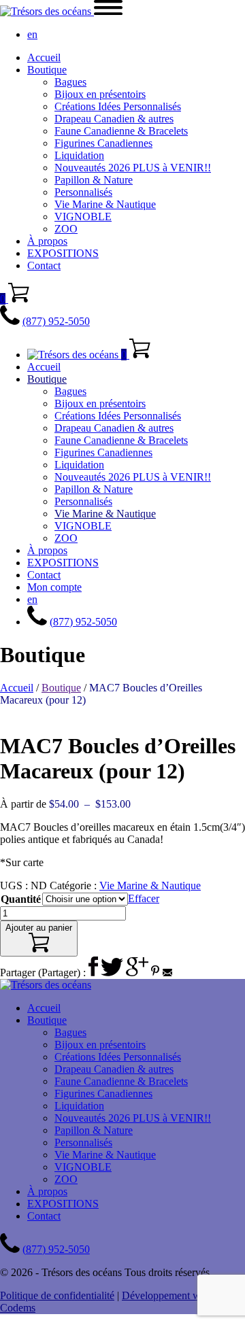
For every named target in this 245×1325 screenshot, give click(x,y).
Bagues (70, 82)
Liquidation (79, 155)
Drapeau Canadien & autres (114, 118)
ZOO (66, 229)
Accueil (44, 57)
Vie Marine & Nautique (105, 204)
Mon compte (54, 587)
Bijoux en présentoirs (100, 94)
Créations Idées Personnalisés (117, 106)
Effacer (143, 898)
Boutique (47, 69)
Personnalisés (83, 192)
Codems (17, 1307)
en (32, 34)
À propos (47, 241)
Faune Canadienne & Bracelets (121, 131)
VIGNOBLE (83, 216)
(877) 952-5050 (56, 321)
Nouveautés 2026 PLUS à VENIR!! (132, 167)
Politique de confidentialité (57, 1295)
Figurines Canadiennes (103, 143)
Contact (44, 265)
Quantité (21, 899)
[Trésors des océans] (47, 11)
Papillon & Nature (93, 180)
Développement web (166, 1295)
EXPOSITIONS (63, 253)
